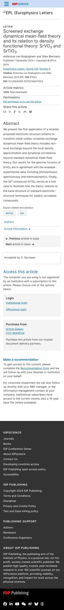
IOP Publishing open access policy (24, 469)
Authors (8, 527)
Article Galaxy (14, 329)
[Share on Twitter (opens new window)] (19, 111)
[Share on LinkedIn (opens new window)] (10, 111)
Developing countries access (21, 464)
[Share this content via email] (4, 111)
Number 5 (45, 68)
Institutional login (16, 302)
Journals (8, 438)
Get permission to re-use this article (22, 101)
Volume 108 (32, 68)
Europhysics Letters (13, 68)
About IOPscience (14, 454)
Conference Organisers (17, 537)
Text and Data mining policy (20, 511)
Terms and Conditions (17, 495)
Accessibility (11, 474)
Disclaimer (9, 501)
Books (7, 443)
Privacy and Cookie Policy (19, 506)
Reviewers (9, 532)
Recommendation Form (35, 368)
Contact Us (10, 459)
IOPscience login (16, 309)
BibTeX (9, 213)
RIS (22, 213)
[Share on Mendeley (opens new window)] (25, 111)
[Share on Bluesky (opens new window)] (30, 111)
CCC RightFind (15, 333)
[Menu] (6, 4)
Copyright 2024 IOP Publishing (22, 490)
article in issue (24, 238)
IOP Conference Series (17, 448)
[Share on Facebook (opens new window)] (14, 111)
